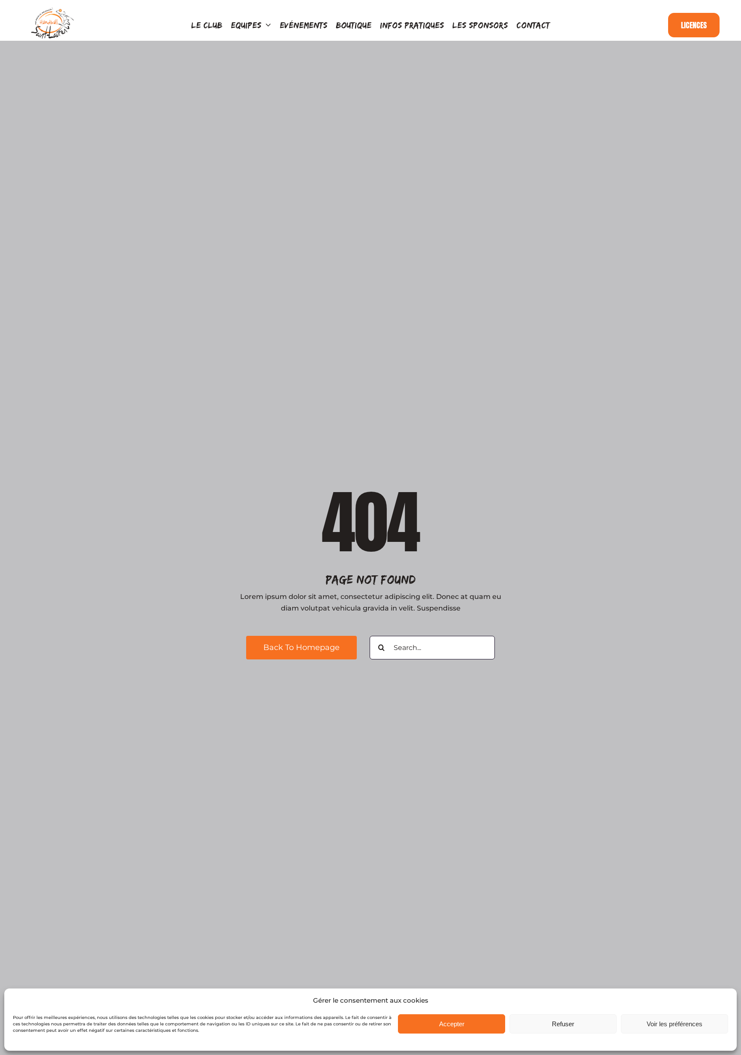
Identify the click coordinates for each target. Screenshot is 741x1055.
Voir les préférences (674, 1024)
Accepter (451, 1024)
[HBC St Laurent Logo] (52, 9)
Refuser (563, 1024)
